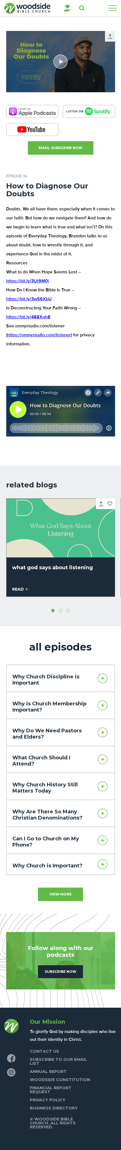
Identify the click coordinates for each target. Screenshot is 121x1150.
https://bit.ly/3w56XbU (29, 299)
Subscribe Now (60, 971)
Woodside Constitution (60, 1079)
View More (60, 894)
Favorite (109, 503)
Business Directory (54, 1108)
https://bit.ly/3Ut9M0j (27, 281)
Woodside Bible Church (27, 8)
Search (82, 8)
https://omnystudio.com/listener (39, 335)
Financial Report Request (50, 1089)
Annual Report (48, 1071)
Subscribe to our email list (58, 1061)
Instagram (11, 1072)
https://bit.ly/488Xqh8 (28, 317)
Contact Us (44, 1051)
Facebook (11, 1058)
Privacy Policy (47, 1099)
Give (67, 8)
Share (110, 36)
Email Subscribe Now (60, 148)
